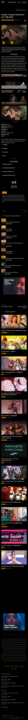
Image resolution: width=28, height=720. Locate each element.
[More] (19, 42)
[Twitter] (12, 669)
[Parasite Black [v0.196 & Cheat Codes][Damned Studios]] (14, 428)
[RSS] (20, 666)
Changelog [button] (5, 148)
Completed (3, 227)
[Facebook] (4, 666)
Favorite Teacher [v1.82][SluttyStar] (11, 545)
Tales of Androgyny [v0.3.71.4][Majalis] (9, 236)
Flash (2, 271)
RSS (23, 666)
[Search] (25, 211)
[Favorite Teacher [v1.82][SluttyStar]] (14, 537)
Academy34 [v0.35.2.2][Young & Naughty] (12, 566)
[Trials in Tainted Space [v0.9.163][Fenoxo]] (3, 270)
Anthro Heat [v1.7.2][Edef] (6, 229)
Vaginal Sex (9, 51)
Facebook (8, 666)
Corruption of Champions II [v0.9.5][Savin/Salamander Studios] (12, 244)
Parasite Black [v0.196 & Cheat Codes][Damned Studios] (12, 258)
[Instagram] (12, 666)
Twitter (15, 668)
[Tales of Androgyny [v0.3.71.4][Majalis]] (3, 234)
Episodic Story (3, 220)
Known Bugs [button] (5, 152)
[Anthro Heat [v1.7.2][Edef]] (3, 227)
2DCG (6, 47)
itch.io (11, 127)
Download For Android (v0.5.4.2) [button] (9, 175)
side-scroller (23, 49)
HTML (3, 264)
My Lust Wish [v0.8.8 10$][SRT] (7, 306)
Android (14, 47)
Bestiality (23, 47)
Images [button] (4, 155)
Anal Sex (9, 47)
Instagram (16, 666)
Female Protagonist (10, 49)
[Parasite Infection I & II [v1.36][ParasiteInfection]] (3, 263)
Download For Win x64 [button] (7, 164)
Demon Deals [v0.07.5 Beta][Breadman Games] (11, 524)
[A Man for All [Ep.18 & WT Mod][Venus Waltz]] (14, 322)
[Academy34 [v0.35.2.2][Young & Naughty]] (14, 557)
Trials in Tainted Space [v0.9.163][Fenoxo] (9, 272)
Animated (18, 47)
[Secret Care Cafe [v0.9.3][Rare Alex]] (14, 493)
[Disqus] (14, 592)
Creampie (3, 49)
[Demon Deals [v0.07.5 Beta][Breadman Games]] (14, 514)
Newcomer (4, 20)
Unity (12, 20)
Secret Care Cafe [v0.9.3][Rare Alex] (11, 502)
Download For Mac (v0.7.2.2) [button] (8, 171)
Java (2, 234)
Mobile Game (17, 49)
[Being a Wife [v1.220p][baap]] (3, 249)
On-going (8, 20)
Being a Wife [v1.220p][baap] (7, 251)
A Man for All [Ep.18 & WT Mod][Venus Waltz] (10, 222)
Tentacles (3, 51)
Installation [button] (5, 144)
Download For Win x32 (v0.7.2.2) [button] (9, 168)
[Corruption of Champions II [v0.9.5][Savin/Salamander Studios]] (3, 241)
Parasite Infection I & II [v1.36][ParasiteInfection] (11, 265)
